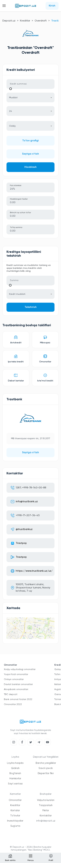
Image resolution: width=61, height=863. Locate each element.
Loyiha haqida (15, 763)
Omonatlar (15, 800)
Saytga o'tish (30, 154)
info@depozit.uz (45, 821)
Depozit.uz (8, 21)
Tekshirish (31, 307)
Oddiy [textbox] (12, 126)
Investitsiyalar (15, 821)
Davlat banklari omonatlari (18, 684)
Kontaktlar (46, 815)
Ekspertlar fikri (46, 773)
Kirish (52, 6)
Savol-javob (46, 768)
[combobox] (30, 97)
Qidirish (15, 768)
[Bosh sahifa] (25, 6)
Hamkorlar (15, 778)
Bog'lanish (15, 773)
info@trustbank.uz (27, 501)
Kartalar (15, 810)
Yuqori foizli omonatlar (16, 674)
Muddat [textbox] (13, 97)
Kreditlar (25, 21)
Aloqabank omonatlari (16, 689)
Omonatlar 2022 (13, 704)
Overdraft (41, 21)
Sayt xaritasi (15, 783)
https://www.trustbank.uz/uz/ (34, 571)
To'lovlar (15, 815)
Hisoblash (30, 167)
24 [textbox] (10, 111)
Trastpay (21, 543)
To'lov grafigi (30, 140)
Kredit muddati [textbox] (17, 294)
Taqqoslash (46, 805)
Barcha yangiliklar (46, 763)
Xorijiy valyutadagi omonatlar (19, 669)
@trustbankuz (24, 529)
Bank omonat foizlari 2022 (18, 699)
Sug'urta (15, 826)
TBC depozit (10, 694)
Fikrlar (45, 810)
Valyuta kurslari (45, 800)
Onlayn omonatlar (14, 679)
